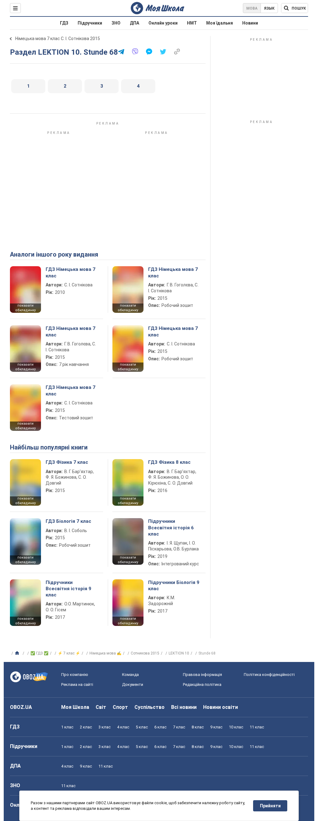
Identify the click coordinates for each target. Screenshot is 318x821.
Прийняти (270, 805)
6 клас (160, 727)
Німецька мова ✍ (105, 653)
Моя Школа (75, 707)
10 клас (236, 727)
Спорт (120, 707)
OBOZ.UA (21, 707)
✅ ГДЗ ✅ (39, 653)
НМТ (192, 23)
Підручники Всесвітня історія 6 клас (171, 527)
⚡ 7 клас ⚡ (69, 653)
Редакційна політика (202, 684)
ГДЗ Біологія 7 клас (68, 521)
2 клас (86, 727)
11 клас (257, 727)
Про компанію (74, 674)
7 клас (179, 727)
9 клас (216, 727)
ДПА (134, 23)
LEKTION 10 (179, 653)
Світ (101, 707)
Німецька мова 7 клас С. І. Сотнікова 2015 (57, 38)
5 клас (142, 727)
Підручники (90, 23)
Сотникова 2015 (145, 653)
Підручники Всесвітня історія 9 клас (68, 589)
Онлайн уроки (163, 23)
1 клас (67, 727)
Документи (132, 684)
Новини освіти (220, 707)
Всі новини (184, 707)
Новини (250, 23)
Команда (130, 674)
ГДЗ (64, 23)
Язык (269, 8)
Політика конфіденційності (269, 674)
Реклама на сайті (77, 684)
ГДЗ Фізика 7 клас (67, 462)
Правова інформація (202, 674)
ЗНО (115, 23)
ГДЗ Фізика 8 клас (169, 462)
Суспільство (149, 707)
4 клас (123, 727)
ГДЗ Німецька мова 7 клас (70, 272)
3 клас (104, 727)
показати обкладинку (25, 307)
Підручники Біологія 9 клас (173, 585)
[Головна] (18, 653)
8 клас (198, 727)
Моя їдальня (219, 23)
